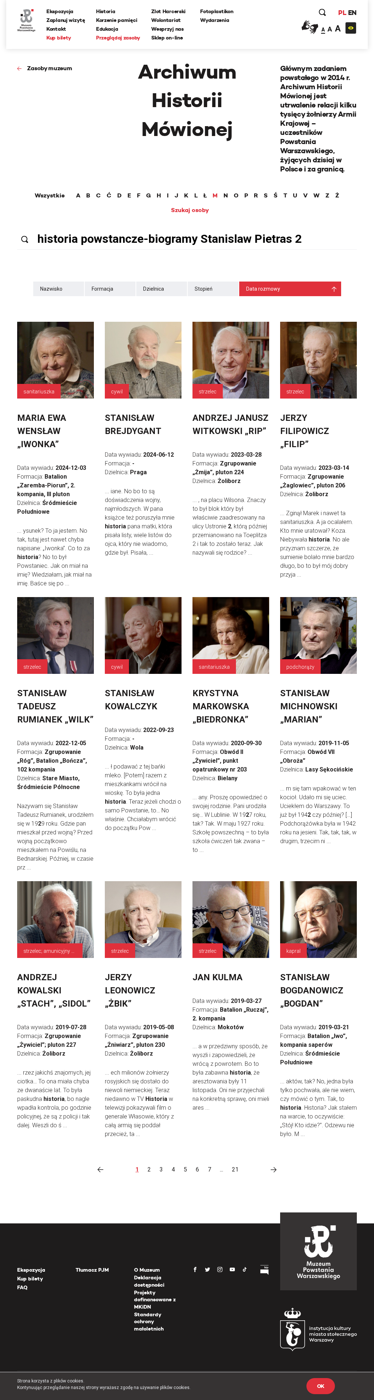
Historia (105, 11)
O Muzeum (147, 1270)
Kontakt (56, 29)
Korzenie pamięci (116, 20)
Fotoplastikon (216, 11)
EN (352, 12)
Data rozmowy (263, 289)
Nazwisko (51, 289)
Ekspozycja (59, 11)
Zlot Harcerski (168, 11)
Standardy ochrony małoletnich (149, 1321)
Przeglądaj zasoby (118, 37)
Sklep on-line (167, 37)
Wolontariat (166, 20)
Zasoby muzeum (49, 68)
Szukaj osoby (190, 210)
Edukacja (107, 29)
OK (320, 1386)
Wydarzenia (214, 20)
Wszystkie (50, 196)
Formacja (102, 289)
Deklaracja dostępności (149, 1281)
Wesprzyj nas (167, 29)
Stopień (204, 289)
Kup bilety (58, 37)
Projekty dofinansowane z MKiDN (155, 1299)
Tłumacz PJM (92, 1270)
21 (235, 1169)
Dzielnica (153, 289)
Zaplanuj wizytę (65, 20)
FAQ (22, 1287)
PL (342, 12)
